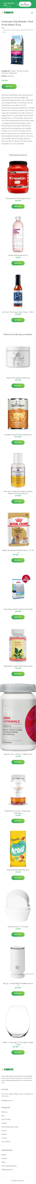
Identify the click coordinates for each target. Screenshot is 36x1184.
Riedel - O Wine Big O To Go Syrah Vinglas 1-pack (18, 1043)
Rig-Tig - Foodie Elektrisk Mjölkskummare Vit (18, 984)
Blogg (4, 1155)
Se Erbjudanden (25, 4)
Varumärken (6, 1142)
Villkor (4, 1162)
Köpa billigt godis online (10, 1127)
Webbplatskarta (7, 1169)
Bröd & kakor (6, 1119)
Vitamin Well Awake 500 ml (18, 255)
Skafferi (4, 1134)
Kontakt (4, 1158)
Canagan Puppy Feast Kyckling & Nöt (18, 435)
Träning (19, 71)
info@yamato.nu (7, 1100)
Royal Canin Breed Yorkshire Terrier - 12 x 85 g (18, 551)
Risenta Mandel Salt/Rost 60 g (18, 870)
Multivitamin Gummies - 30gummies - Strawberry (18, 812)
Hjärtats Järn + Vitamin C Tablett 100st (18, 754)
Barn (3, 1116)
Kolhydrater (13, 73)
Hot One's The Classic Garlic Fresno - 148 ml (18, 312)
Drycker (4, 1123)
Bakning (4, 1112)
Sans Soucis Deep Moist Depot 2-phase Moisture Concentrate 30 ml (18, 492)
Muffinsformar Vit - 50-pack (18, 927)
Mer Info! (9, 86)
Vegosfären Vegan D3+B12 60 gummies (18, 666)
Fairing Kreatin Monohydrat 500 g (18, 198)
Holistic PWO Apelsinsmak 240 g (18, 378)
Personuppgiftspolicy (9, 1166)
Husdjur (13, 71)
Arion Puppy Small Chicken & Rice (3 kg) (18, 609)
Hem (3, 28)
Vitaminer (5, 73)
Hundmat (25, 71)
